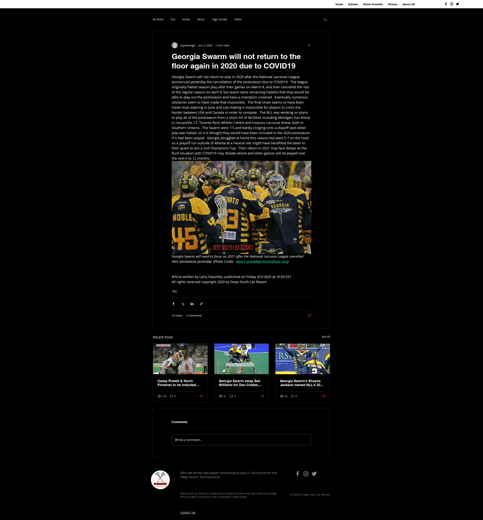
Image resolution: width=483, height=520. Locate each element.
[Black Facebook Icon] (446, 4)
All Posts (158, 19)
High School (219, 19)
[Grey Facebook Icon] (297, 473)
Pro (173, 19)
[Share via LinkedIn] (192, 304)
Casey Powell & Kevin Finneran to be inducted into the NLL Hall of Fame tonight (178, 383)
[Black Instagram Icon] (452, 4)
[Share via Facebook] (173, 304)
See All (326, 336)
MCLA (201, 19)
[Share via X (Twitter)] (183, 304)
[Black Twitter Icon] (457, 4)
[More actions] (309, 45)
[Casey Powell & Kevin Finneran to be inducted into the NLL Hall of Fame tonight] (180, 359)
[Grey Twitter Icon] (314, 473)
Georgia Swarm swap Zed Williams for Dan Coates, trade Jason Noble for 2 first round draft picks (241, 383)
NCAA (186, 19)
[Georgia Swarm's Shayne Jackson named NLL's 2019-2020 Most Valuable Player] (302, 359)
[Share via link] (201, 304)
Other (238, 19)
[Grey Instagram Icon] (306, 473)
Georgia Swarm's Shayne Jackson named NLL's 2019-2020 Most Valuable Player (302, 383)
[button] (325, 19)
